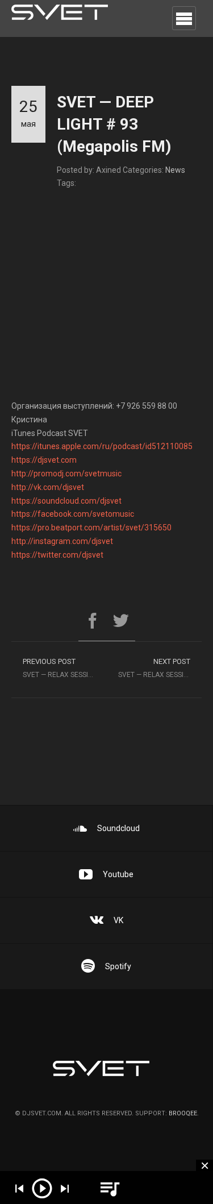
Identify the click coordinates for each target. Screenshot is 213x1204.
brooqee (183, 1113)
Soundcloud (118, 828)
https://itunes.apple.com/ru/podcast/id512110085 (102, 446)
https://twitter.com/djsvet (57, 554)
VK (118, 920)
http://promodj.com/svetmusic (66, 473)
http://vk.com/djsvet (47, 487)
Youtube (118, 874)
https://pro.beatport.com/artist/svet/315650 (91, 527)
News (175, 170)
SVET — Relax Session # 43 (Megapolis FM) (160, 668)
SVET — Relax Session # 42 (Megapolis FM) (65, 668)
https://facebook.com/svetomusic (72, 513)
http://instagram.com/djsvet (62, 541)
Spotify (118, 966)
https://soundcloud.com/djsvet (66, 500)
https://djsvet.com (44, 459)
